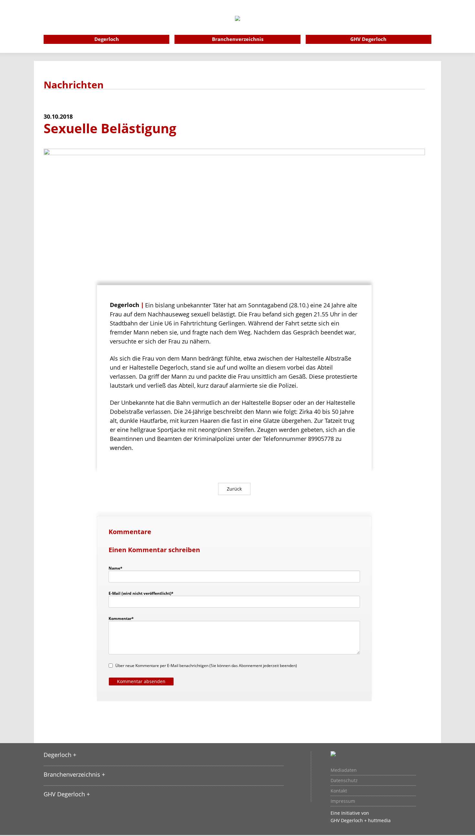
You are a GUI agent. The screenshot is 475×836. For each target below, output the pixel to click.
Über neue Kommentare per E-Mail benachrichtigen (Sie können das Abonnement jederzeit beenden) (206, 665)
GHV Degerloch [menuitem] (368, 39)
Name (119, 568)
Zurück (234, 489)
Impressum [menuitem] (343, 801)
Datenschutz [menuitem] (344, 780)
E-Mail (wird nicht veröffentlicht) (141, 593)
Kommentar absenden (141, 681)
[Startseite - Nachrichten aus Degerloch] (237, 27)
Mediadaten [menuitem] (344, 770)
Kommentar (121, 618)
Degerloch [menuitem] (106, 39)
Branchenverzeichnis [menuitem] (237, 39)
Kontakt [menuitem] (339, 791)
